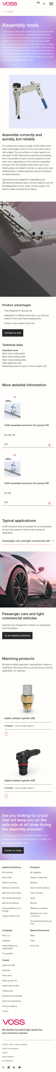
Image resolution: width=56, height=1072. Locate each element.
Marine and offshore (10, 903)
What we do (7, 975)
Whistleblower (7, 1061)
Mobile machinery (9, 882)
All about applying (9, 1006)
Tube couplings (36, 893)
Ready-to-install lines (38, 877)
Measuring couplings (39, 908)
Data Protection (8, 1057)
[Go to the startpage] (9, 4)
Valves (32, 898)
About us (6, 935)
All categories (35, 872)
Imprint (5, 1052)
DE (44, 3)
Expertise (6, 940)
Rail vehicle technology (11, 898)
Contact (5, 1011)
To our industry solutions (17, 635)
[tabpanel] (28, 594)
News (32, 935)
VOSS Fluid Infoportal (10, 1048)
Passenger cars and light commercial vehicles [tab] (28, 540)
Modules (33, 882)
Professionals (7, 991)
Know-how (34, 945)
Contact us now (12, 333)
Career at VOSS (8, 965)
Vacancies (6, 970)
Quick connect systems (39, 888)
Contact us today (12, 850)
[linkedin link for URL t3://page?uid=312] (9, 1067)
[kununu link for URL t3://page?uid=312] (14, 1067)
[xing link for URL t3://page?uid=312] (3, 1067)
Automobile (7, 877)
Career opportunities (10, 985)
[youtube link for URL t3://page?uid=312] (19, 1067)
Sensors (33, 903)
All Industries (7, 872)
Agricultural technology (11, 893)
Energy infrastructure (10, 916)
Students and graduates (12, 996)
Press (32, 940)
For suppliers (7, 953)
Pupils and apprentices (11, 1001)
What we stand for (9, 980)
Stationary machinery (10, 888)
